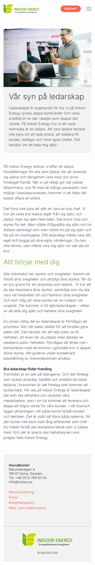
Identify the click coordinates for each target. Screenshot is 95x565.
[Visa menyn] (88, 9)
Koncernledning (21, 492)
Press (13, 497)
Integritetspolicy (21, 503)
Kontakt (70, 8)
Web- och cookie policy (27, 508)
